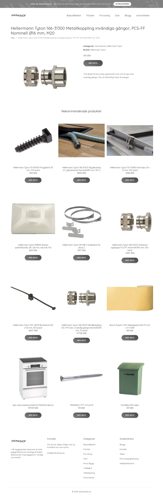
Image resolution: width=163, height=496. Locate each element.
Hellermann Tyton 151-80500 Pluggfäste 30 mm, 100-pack (33, 168)
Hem (13, 38)
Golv (117, 15)
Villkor (122, 454)
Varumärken (143, 15)
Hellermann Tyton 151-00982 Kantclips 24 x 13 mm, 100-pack (130, 168)
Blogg (128, 15)
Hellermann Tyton (114, 46)
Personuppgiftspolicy (129, 459)
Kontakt (123, 449)
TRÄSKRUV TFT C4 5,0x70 (81, 405)
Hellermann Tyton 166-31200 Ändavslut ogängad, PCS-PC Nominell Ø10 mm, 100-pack (130, 248)
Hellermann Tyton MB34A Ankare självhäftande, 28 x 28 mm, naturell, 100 (33, 246)
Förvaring (104, 15)
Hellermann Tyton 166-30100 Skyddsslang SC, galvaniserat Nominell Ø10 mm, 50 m (81, 168)
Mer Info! (93, 63)
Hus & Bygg (88, 463)
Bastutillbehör (74, 15)
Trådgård (87, 468)
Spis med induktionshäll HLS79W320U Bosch (33, 405)
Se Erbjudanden (122, 4)
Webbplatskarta (127, 463)
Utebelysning (89, 473)
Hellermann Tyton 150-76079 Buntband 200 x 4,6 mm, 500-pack (33, 326)
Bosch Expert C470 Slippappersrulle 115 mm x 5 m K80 (130, 326)
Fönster (90, 15)
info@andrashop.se (56, 453)
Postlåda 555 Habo (130, 405)
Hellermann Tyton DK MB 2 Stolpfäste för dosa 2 (81, 246)
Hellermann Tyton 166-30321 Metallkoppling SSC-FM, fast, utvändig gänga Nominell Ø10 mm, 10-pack (81, 328)
